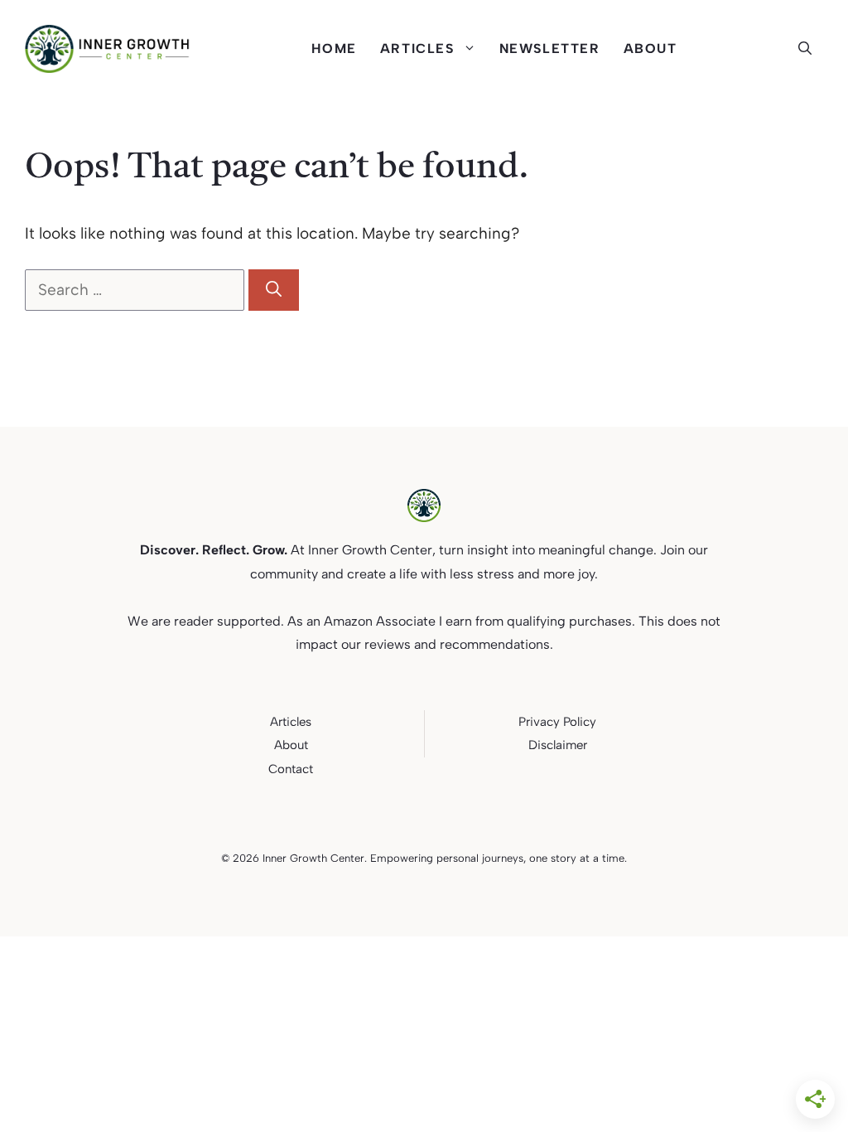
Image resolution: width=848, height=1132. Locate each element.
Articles (417, 48)
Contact (290, 769)
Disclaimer (557, 745)
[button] (810, 49)
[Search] (273, 290)
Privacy (539, 721)
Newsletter (549, 48)
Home (333, 48)
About (650, 48)
